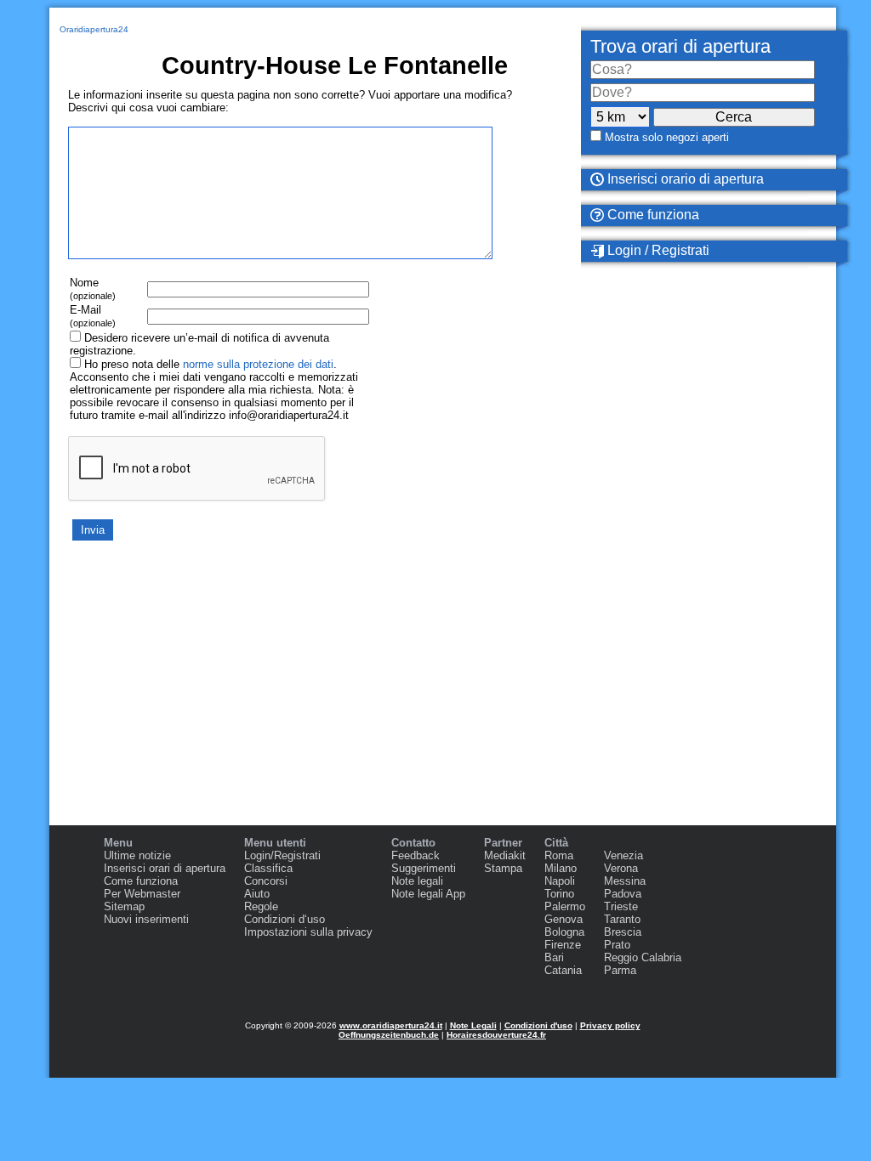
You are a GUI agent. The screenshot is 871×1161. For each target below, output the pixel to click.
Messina (625, 881)
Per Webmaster (142, 893)
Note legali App (428, 893)
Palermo (564, 906)
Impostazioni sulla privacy (308, 932)
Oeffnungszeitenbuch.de (389, 1034)
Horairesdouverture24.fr (496, 1034)
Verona (621, 868)
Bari (554, 957)
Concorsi (265, 881)
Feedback (415, 855)
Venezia (623, 855)
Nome (93, 288)
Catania (563, 970)
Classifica (268, 868)
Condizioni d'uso (538, 1025)
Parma (620, 970)
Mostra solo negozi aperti (667, 137)
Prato (617, 944)
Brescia (622, 932)
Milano (560, 868)
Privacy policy (610, 1025)
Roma (558, 855)
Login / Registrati (656, 250)
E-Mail (93, 315)
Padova (622, 893)
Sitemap (124, 906)
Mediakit (505, 855)
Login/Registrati (282, 855)
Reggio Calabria (642, 957)
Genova (563, 919)
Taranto (622, 919)
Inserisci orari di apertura (164, 868)
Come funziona (651, 214)
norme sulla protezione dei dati (258, 364)
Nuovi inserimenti (146, 919)
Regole (261, 906)
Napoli (559, 881)
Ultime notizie (137, 855)
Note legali (417, 881)
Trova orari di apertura (680, 46)
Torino (559, 893)
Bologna (564, 932)
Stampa (503, 868)
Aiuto (257, 893)
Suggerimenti (423, 868)
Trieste (621, 906)
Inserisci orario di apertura (684, 179)
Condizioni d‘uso (284, 919)
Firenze (562, 944)
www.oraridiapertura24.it (390, 1025)
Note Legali (473, 1025)
